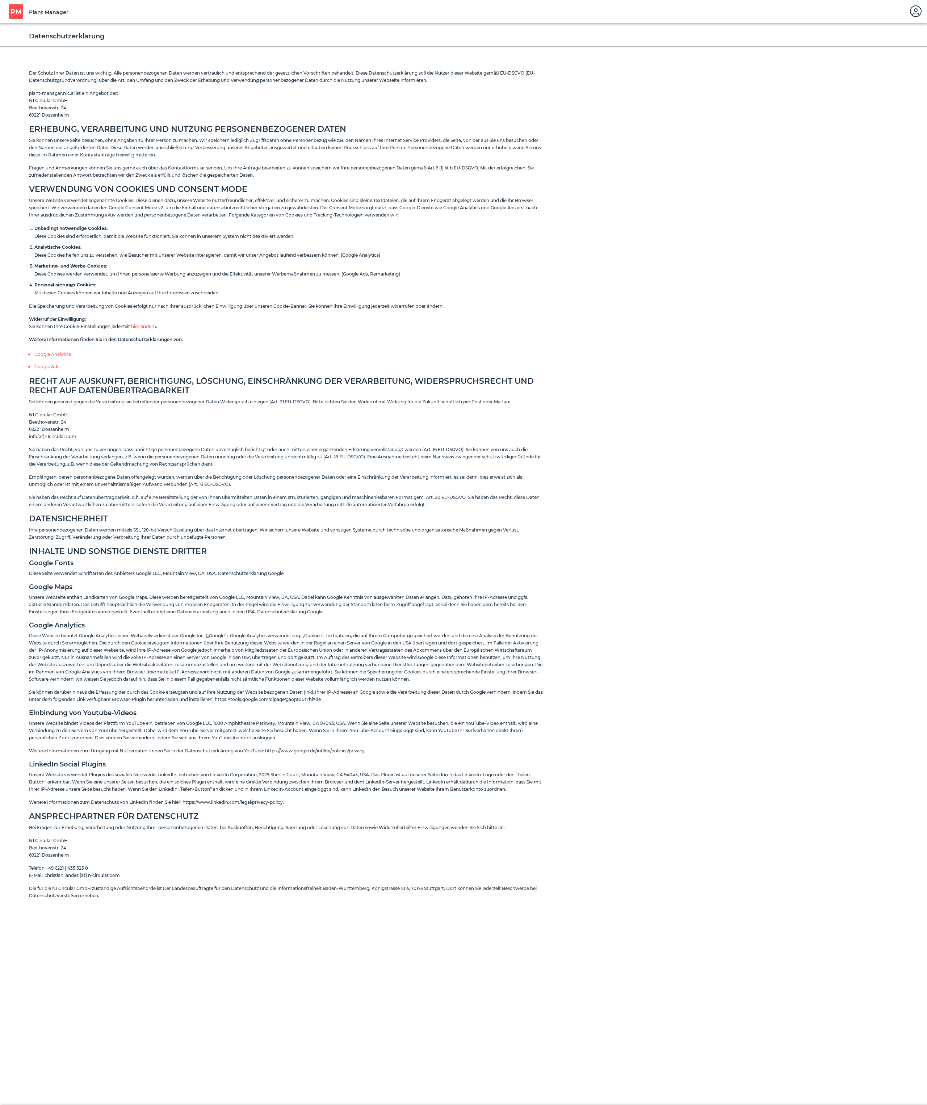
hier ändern (143, 326)
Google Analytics (52, 354)
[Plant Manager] (16, 11)
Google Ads (46, 366)
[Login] (916, 11)
